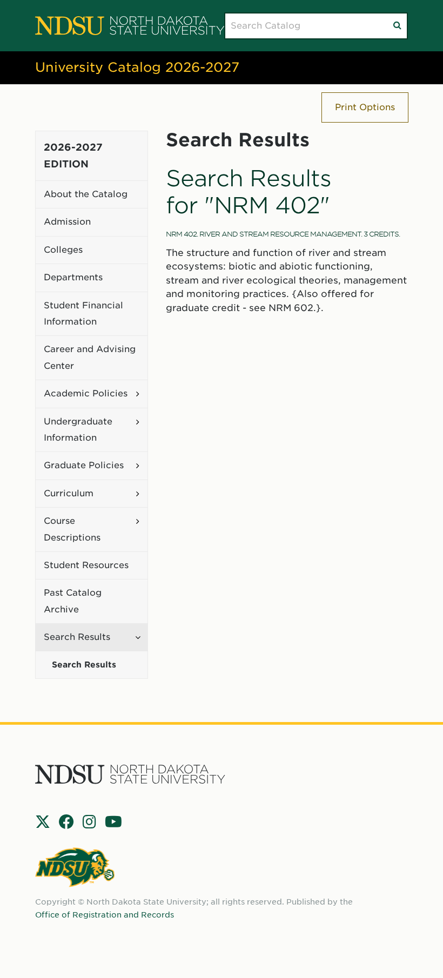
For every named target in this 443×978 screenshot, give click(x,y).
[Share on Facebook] (66, 822)
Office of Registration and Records (104, 914)
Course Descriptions (72, 529)
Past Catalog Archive (73, 601)
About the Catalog (85, 194)
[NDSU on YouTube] (113, 822)
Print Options (365, 107)
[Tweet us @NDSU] (42, 822)
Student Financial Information (83, 313)
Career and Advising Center (90, 357)
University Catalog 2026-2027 (137, 67)
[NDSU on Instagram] (89, 822)
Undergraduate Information (78, 429)
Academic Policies (85, 393)
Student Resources (86, 565)
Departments (73, 277)
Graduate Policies (84, 465)
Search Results (77, 637)
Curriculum (68, 493)
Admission (67, 222)
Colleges (63, 250)
